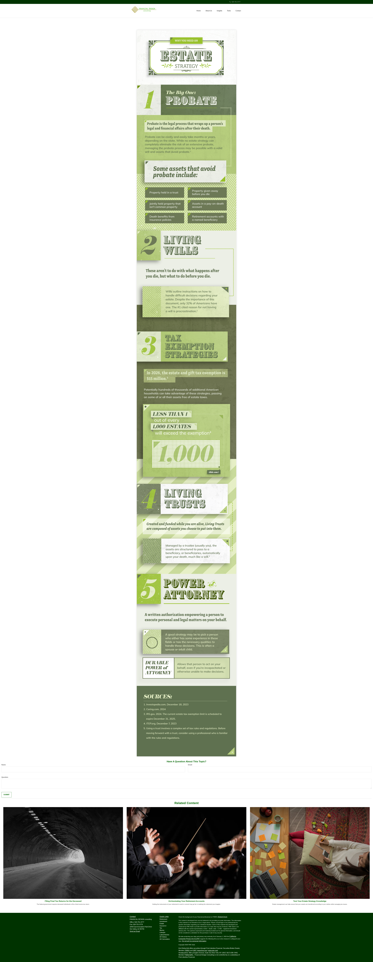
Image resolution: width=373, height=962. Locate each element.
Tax (161, 928)
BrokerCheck (222, 917)
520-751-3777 (236, 2)
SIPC (195, 950)
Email (190, 765)
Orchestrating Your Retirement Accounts (186, 901)
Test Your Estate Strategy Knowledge (309, 901)
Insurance (163, 926)
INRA (187, 955)
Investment (163, 921)
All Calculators (165, 939)
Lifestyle (162, 932)
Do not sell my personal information (194, 941)
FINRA (187, 950)
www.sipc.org (212, 950)
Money (162, 930)
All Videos (163, 937)
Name (3, 765)
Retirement (163, 919)
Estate (162, 923)
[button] (208, 11)
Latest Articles (164, 935)
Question (4, 777)
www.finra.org (202, 950)
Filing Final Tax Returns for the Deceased (63, 901)
